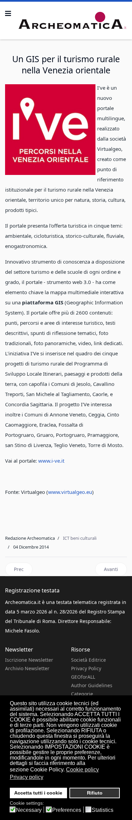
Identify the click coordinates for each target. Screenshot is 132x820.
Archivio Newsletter (27, 668)
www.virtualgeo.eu (70, 491)
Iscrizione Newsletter (29, 660)
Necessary (29, 810)
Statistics (102, 810)
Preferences (66, 810)
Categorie (82, 694)
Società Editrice (88, 660)
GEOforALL (83, 677)
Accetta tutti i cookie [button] (38, 793)
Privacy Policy (86, 668)
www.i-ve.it (51, 460)
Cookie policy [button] (82, 769)
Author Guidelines (91, 685)
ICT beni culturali (79, 538)
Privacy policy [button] (26, 777)
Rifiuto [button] (95, 793)
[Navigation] (8, 13)
